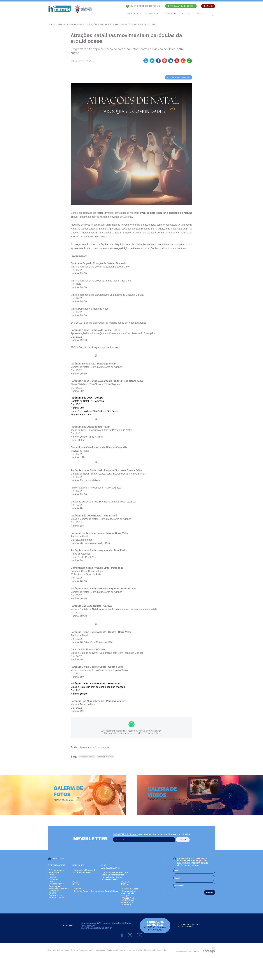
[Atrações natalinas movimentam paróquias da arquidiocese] (131, 144)
